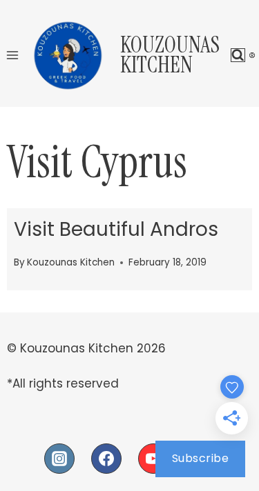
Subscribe (200, 458)
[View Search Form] (238, 55)
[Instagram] (59, 458)
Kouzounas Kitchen (71, 262)
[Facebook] (106, 458)
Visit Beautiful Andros (116, 229)
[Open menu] (13, 55)
